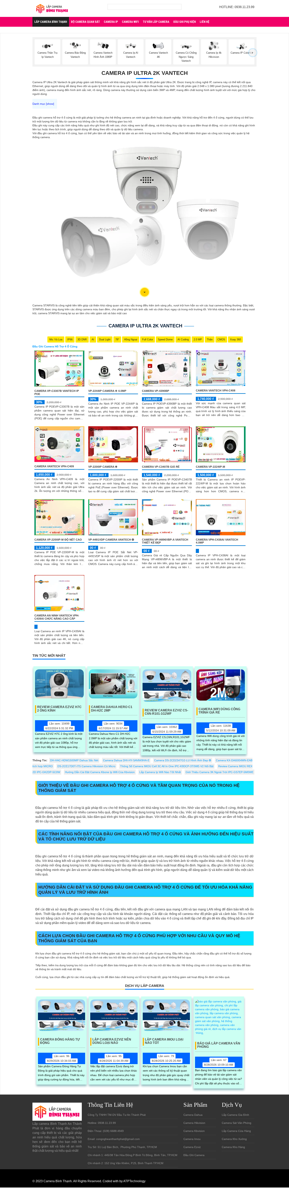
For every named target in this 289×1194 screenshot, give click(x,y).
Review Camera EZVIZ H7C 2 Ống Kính (59, 708)
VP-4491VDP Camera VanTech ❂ (111, 539)
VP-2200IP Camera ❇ (102, 466)
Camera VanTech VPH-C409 (54, 466)
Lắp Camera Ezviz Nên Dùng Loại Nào (111, 1041)
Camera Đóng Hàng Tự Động (60, 1041)
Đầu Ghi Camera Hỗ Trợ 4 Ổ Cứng (54, 346)
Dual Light (104, 339)
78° (117, 339)
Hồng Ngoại (130, 339)
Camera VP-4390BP (155, 390)
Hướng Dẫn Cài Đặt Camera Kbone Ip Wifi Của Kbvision (100, 772)
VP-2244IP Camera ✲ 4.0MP (107, 390)
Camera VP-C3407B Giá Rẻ (160, 466)
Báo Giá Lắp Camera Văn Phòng (218, 1045)
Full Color (147, 339)
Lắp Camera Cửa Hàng (236, 1130)
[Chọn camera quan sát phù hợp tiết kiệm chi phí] (252, 52)
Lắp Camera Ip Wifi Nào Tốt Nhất (160, 772)
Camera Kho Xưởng (234, 1139)
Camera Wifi (130, 22)
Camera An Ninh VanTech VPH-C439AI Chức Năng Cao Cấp (56, 617)
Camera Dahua (192, 1114)
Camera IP (111, 22)
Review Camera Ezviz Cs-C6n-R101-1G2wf (166, 712)
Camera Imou (192, 1139)
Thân (210, 339)
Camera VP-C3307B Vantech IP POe (56, 392)
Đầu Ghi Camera (193, 1155)
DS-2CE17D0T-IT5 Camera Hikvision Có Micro (86, 766)
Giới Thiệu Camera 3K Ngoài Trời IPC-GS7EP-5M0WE (219, 772)
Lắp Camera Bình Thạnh (50, 22)
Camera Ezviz (192, 1147)
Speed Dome (165, 339)
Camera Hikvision (194, 1122)
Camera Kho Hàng (233, 1147)
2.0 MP (198, 339)
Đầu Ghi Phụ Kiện (184, 22)
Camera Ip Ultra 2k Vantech (144, 73)
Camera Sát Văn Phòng (236, 1122)
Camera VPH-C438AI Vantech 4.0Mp (217, 541)
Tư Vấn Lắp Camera (156, 22)
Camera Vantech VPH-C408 (215, 390)
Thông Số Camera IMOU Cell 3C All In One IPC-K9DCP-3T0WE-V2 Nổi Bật (167, 766)
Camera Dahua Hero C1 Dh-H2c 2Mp (111, 708)
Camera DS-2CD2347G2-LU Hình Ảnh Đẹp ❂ (182, 760)
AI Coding (183, 339)
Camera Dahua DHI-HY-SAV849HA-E (126, 760)
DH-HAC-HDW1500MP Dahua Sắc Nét (74, 760)
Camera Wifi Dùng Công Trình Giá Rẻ (219, 710)
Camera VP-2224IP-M (210, 466)
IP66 (70, 339)
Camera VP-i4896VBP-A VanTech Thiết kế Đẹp (165, 541)
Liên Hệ (204, 22)
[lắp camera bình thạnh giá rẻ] (52, 8)
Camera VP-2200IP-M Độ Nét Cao (58, 539)
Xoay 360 (235, 339)
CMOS (221, 339)
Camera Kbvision (194, 1130)
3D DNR (82, 339)
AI (93, 339)
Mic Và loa (55, 339)
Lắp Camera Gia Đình (235, 1114)
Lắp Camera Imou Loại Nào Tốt (164, 1041)
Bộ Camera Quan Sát (85, 22)
